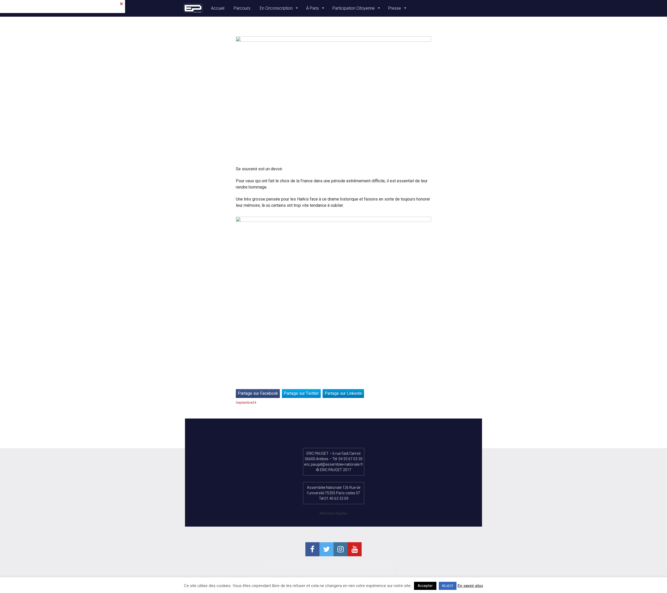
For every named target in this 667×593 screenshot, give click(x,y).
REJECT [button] (447, 586)
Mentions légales (334, 513)
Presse (395, 8)
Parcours (242, 8)
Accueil (217, 8)
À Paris (313, 8)
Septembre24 (246, 402)
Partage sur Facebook (258, 393)
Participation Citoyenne (354, 8)
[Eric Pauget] (193, 8)
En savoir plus (470, 585)
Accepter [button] (425, 586)
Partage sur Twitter (301, 393)
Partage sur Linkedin (343, 393)
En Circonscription (277, 8)
